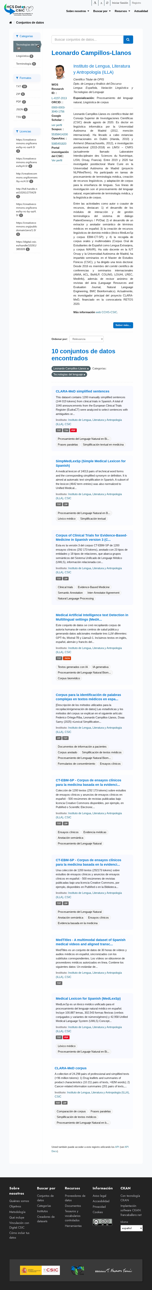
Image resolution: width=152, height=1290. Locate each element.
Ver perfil (57, 160)
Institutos (42, 1211)
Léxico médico (66, 518)
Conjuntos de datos (30, 22)
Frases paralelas (68, 444)
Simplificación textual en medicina (103, 444)
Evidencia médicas (94, 832)
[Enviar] (128, 39)
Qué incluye (16, 1217)
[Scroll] (145, 1283)
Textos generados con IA (73, 666)
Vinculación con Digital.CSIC (19, 1225)
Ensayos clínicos (110, 763)
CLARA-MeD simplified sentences (82, 391)
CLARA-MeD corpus (71, 1068)
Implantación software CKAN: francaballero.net (130, 1210)
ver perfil (57, 125)
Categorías (44, 1206)
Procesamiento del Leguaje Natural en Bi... (83, 1051)
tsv (66, 430)
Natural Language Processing (76, 598)
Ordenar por (59, 338)
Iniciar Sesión (120, 2)
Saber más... (123, 325)
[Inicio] (10, 22)
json (67, 658)
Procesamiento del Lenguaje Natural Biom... (84, 672)
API (117, 1147)
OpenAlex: (59, 138)
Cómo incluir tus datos (19, 1235)
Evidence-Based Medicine (94, 587)
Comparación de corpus (71, 1111)
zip (65, 504)
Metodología (17, 1212)
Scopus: (57, 129)
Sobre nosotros (76, 11)
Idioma (124, 1222)
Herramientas (73, 1226)
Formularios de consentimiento (76, 763)
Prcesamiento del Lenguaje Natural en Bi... (83, 438)
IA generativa (100, 666)
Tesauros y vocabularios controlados (72, 1215)
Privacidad (99, 1207)
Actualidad (141, 11)
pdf (73, 430)
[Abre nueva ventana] (40, 1270)
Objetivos (15, 1206)
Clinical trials (65, 587)
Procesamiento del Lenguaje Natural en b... (83, 1122)
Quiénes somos (19, 1201)
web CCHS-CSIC (106, 312)
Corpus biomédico (69, 678)
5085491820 (59, 143)
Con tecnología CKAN (130, 1198)
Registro (136, 2)
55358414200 (60, 134)
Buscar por (101, 11)
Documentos (73, 1206)
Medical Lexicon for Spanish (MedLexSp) (88, 998)
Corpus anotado (67, 752)
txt (59, 430)
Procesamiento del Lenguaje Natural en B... (84, 513)
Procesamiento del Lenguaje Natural (80, 843)
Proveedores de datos (75, 1198)
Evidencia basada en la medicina (78, 923)
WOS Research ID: (58, 88)
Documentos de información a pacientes (82, 746)
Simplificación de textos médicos (102, 752)
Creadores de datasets (46, 1219)
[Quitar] (88, 369)
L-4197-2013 (59, 98)
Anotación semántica (70, 837)
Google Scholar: (57, 118)
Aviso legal (99, 1196)
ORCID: (57, 102)
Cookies (98, 1212)
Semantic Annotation (70, 592)
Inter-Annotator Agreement (103, 592)
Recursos (121, 11)
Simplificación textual (93, 518)
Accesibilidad (101, 1201)
